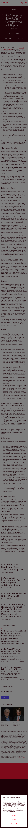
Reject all (13, 819)
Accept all (14, 823)
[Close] (25, 797)
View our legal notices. (10, 811)
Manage (14, 815)
